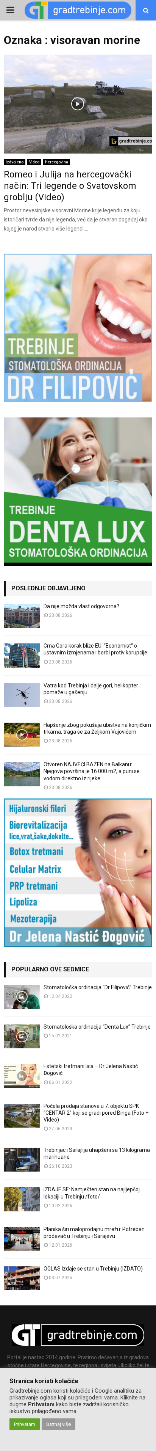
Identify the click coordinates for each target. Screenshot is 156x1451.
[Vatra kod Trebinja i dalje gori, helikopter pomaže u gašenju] (22, 695)
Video (34, 162)
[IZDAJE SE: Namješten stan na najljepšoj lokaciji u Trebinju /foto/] (22, 1199)
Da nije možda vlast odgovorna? (81, 606)
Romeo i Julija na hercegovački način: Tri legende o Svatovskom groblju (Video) (70, 185)
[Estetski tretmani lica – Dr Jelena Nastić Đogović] (22, 1076)
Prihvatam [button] (24, 1424)
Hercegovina (56, 162)
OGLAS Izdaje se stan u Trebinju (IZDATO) (93, 1269)
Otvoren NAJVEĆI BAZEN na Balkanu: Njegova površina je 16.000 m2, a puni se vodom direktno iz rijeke (92, 771)
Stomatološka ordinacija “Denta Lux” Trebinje (97, 1027)
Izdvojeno (14, 162)
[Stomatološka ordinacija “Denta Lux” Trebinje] (22, 1036)
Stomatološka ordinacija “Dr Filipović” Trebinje (98, 987)
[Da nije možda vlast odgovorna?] (22, 616)
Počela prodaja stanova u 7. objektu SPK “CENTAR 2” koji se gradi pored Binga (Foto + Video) (96, 1113)
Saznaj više (58, 1424)
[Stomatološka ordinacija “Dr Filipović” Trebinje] (22, 997)
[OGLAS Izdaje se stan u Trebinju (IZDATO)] (22, 1278)
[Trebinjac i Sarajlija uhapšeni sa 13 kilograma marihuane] (22, 1160)
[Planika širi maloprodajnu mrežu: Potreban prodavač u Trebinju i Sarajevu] (22, 1239)
